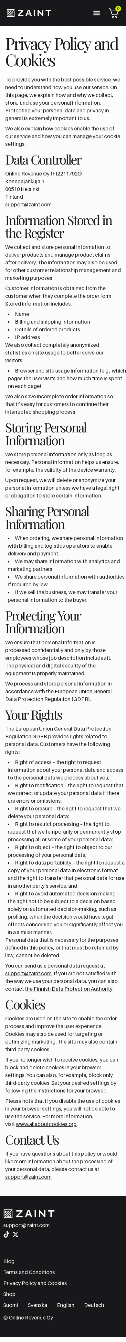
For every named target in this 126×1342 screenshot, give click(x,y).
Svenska (37, 1305)
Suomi (10, 1305)
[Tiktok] (6, 1234)
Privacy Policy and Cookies (35, 1283)
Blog (9, 1261)
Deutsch (94, 1305)
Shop (9, 1294)
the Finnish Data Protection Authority (68, 989)
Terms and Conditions (29, 1272)
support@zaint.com (28, 204)
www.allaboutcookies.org (46, 1124)
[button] (96, 13)
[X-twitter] (15, 1234)
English (65, 1305)
